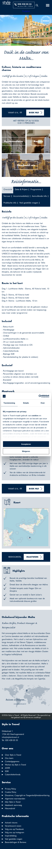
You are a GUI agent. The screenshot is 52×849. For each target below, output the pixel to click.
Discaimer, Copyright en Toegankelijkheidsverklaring (27, 795)
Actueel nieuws (11, 822)
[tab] (7, 190)
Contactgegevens (12, 761)
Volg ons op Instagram (14, 832)
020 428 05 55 (25, 4)
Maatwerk (32, 557)
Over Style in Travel (13, 755)
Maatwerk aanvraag (13, 805)
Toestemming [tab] (9, 403)
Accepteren (26, 444)
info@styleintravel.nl (10, 737)
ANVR (7, 768)
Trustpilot (26, 11)
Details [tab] (26, 403)
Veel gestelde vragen (13, 839)
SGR (7, 771)
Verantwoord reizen (13, 826)
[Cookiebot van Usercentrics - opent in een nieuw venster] (38, 396)
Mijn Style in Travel (13, 802)
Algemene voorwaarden (15, 799)
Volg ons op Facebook (14, 829)
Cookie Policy (10, 792)
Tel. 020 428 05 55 (10, 740)
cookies (35, 415)
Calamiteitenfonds (12, 774)
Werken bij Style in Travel (15, 765)
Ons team (9, 758)
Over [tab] (43, 403)
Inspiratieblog (10, 836)
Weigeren (26, 451)
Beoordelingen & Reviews (15, 842)
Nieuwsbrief (10, 808)
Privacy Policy (10, 789)
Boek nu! (34, 113)
